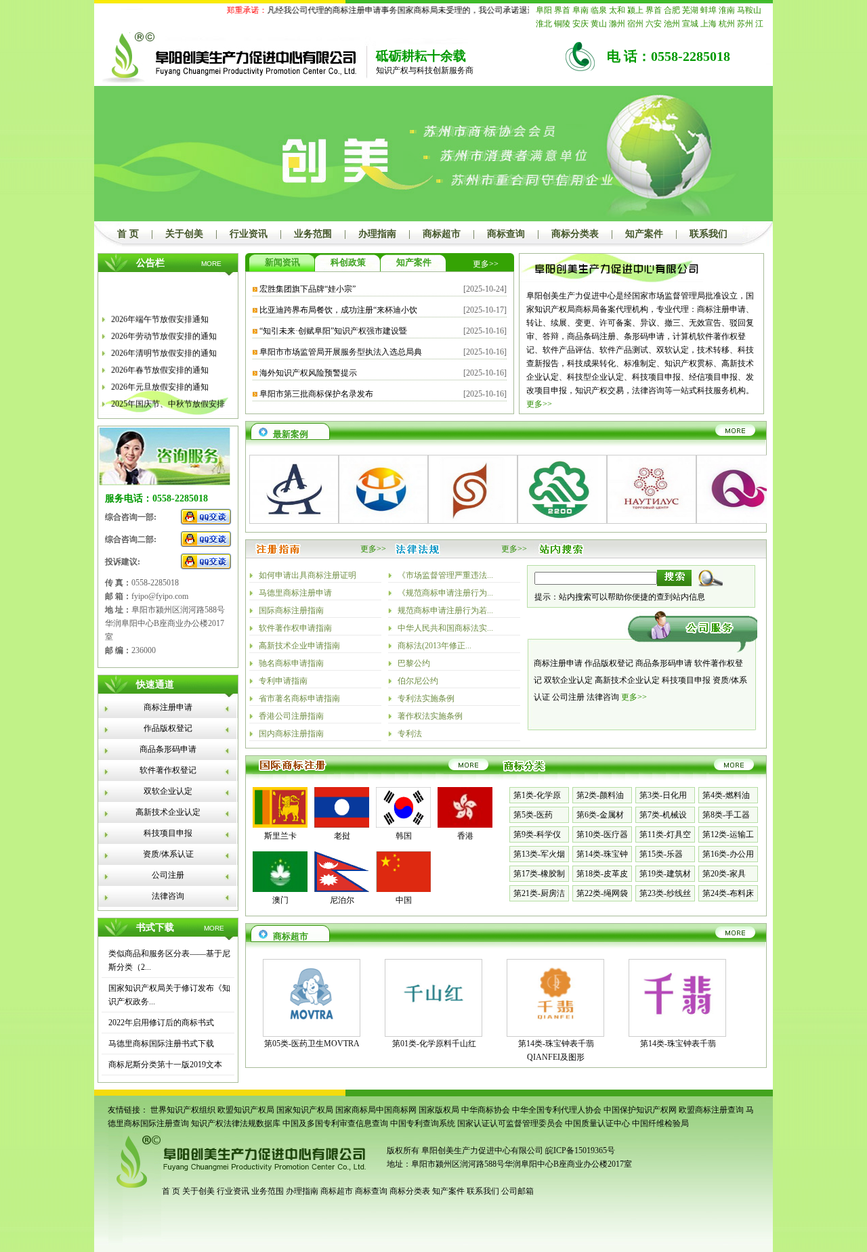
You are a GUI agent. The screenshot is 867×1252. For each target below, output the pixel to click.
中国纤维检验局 (660, 1123)
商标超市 (442, 234)
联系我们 (708, 234)
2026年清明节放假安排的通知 (164, 346)
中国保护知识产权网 (640, 1110)
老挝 (342, 836)
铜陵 (562, 23)
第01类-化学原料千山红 (434, 1043)
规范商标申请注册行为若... (445, 610)
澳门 (280, 900)
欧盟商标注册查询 (711, 1110)
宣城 (690, 23)
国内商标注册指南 (291, 733)
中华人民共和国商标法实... (445, 628)
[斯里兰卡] (280, 825)
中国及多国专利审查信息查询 (335, 1123)
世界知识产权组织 (182, 1110)
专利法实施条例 (426, 698)
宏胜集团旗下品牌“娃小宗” (307, 289)
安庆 (580, 23)
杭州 (727, 23)
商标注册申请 (168, 707)
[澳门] (280, 889)
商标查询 (506, 234)
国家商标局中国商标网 (376, 1110)
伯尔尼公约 (418, 681)
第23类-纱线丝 (665, 893)
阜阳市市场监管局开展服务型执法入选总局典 (340, 352)
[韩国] (403, 825)
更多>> (486, 264)
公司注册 (168, 875)
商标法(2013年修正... (434, 645)
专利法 (410, 733)
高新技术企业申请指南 (299, 645)
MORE (211, 263)
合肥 (672, 10)
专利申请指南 (283, 681)
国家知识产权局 (304, 1110)
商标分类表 (575, 234)
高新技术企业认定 (167, 812)
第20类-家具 (724, 873)
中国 (404, 900)
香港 (465, 836)
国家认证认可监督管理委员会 (510, 1123)
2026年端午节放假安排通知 (160, 312)
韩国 (404, 836)
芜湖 (690, 10)
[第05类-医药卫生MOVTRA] (312, 1024)
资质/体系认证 (168, 854)
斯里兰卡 (280, 836)
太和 (617, 10)
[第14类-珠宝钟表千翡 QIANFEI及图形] (555, 1024)
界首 (562, 10)
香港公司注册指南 (291, 716)
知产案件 (644, 234)
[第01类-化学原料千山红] (433, 1024)
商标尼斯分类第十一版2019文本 (165, 1064)
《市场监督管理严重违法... (445, 575)
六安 (654, 23)
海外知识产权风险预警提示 (308, 373)
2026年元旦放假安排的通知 (160, 380)
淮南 (727, 10)
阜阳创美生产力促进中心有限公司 (481, 1150)
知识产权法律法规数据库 (235, 1123)
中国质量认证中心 (597, 1123)
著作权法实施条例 (430, 716)
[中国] (403, 889)
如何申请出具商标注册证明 (307, 575)
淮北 (544, 23)
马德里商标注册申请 (295, 593)
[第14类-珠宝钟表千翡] (677, 1024)
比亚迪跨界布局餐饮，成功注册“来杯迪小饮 (338, 310)
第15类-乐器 (661, 854)
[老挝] (341, 825)
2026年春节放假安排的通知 (160, 363)
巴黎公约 (414, 663)
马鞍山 (749, 10)
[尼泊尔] (341, 889)
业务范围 (313, 234)
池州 (672, 23)
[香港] (465, 825)
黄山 (599, 23)
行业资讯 (249, 234)
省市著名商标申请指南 (299, 698)
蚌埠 (708, 10)
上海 (708, 23)
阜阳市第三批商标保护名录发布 (316, 394)
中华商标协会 (485, 1110)
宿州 (635, 23)
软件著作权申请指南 (295, 628)
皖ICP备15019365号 (580, 1150)
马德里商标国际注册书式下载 (161, 1043)
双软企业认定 (168, 791)
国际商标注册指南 (291, 610)
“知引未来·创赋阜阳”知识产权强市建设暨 (333, 331)
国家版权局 (439, 1110)
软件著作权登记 (168, 770)
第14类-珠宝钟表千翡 (678, 1043)
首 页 (128, 234)
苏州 (745, 23)
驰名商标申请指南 (291, 663)
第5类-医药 (533, 815)
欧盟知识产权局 (245, 1110)
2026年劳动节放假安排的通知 (164, 329)
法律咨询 (168, 896)
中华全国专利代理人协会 (556, 1110)
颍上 (635, 10)
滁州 (617, 23)
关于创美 (184, 234)
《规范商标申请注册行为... (445, 593)
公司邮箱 (517, 1191)
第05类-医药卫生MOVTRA (312, 1043)
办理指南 (377, 234)
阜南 (580, 10)
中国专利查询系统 (422, 1123)
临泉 (599, 10)
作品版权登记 (168, 728)
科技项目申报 (168, 833)
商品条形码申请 (168, 749)
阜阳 (544, 10)
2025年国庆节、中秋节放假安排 (168, 397)
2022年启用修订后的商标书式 (161, 1022)
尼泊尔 (342, 900)
